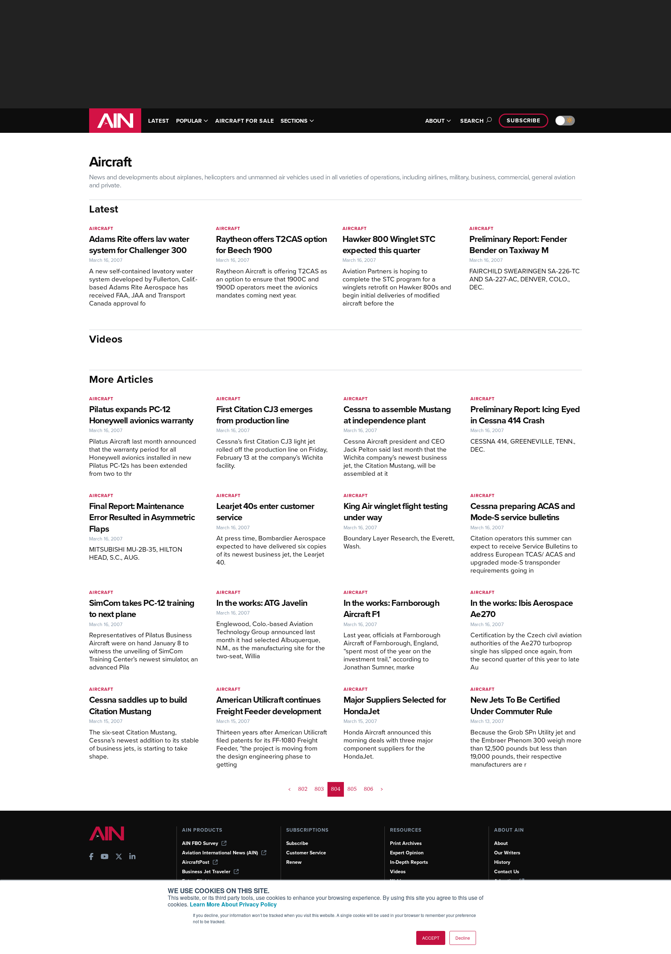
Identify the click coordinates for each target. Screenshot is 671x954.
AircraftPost (195, 862)
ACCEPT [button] (430, 938)
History (502, 862)
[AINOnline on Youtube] (105, 857)
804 (335, 789)
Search (472, 120)
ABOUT (435, 120)
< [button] (289, 789)
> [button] (381, 789)
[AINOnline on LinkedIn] (132, 857)
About (501, 843)
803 (319, 789)
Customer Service (306, 853)
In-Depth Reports (409, 862)
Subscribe (523, 120)
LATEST (158, 120)
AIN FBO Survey (200, 843)
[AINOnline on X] (118, 857)
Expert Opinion (407, 853)
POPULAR (189, 120)
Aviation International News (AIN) (220, 853)
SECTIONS (294, 120)
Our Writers (507, 853)
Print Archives (406, 843)
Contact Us (506, 872)
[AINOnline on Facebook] (91, 857)
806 (368, 789)
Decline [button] (462, 938)
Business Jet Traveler (206, 872)
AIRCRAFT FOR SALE (244, 120)
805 (352, 789)
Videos (398, 872)
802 (303, 789)
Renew (294, 862)
